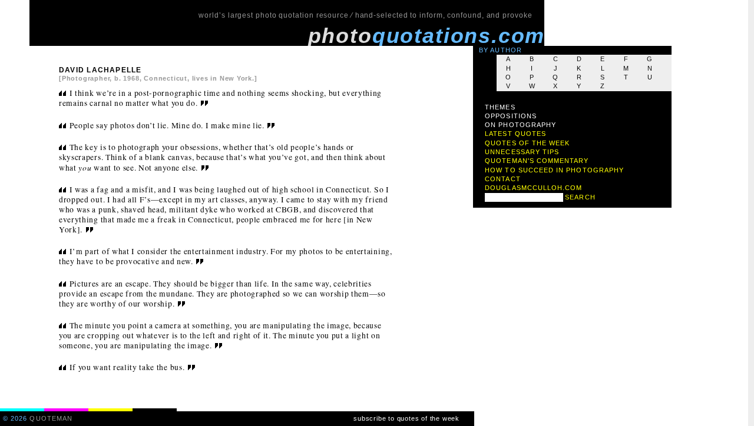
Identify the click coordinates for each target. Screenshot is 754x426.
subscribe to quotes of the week (406, 418)
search (580, 197)
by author (500, 50)
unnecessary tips (522, 151)
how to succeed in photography (554, 170)
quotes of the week (527, 143)
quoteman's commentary (536, 160)
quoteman (50, 418)
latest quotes (515, 133)
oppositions (511, 115)
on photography (520, 124)
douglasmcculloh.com (533, 187)
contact (502, 178)
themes (500, 107)
